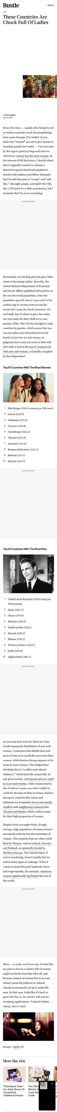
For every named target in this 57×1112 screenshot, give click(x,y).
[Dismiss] (52, 1083)
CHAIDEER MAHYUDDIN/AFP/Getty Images (56, 86)
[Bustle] (11, 5)
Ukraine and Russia (14, 811)
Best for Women (12, 843)
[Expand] (42, 1083)
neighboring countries (31, 807)
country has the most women (32, 156)
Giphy (16, 1046)
